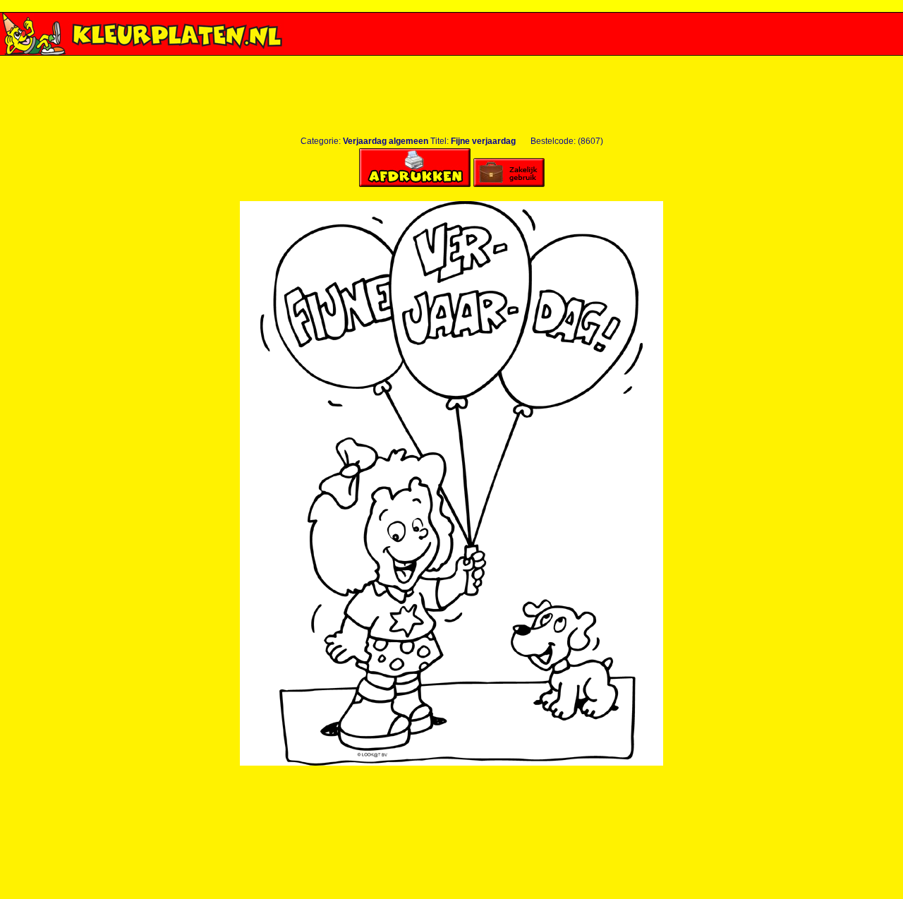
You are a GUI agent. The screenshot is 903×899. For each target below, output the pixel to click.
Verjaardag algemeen (385, 141)
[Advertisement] (451, 61)
